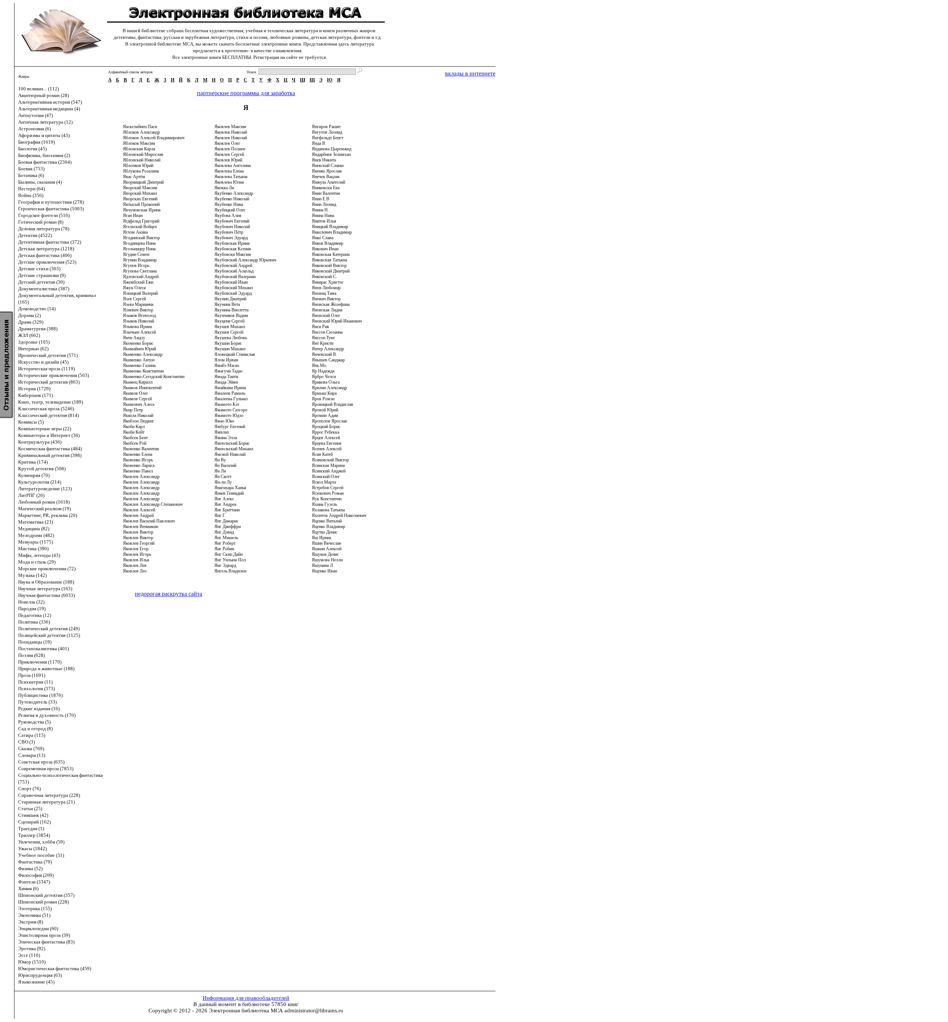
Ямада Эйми (226, 382)
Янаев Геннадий (229, 493)
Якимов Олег (135, 393)
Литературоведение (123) (45, 488)
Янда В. (319, 143)
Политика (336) (34, 622)
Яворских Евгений (140, 198)
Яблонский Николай (141, 160)
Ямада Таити (226, 376)
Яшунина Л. (323, 565)
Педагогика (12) (34, 615)
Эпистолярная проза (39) (44, 935)
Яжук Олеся (134, 287)
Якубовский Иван (231, 282)
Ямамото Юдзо (228, 415)
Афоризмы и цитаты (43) (44, 135)
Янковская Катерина (331, 254)
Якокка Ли (224, 187)
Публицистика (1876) (40, 695)
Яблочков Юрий (138, 165)
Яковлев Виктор (138, 532)
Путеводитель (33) (37, 702)
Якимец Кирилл (138, 382)
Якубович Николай (232, 226)
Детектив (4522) (35, 235)
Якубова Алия (227, 215)
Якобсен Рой (134, 443)
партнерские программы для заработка (246, 93)
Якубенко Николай (231, 198)
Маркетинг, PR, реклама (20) (47, 515)
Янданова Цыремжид (331, 148)
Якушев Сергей (228, 332)
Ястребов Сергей (327, 487)
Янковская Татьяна (329, 260)
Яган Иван (133, 215)
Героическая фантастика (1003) (51, 208)
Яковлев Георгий (138, 543)
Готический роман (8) (40, 222)
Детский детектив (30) (41, 282)
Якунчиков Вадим (231, 315)
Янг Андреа (225, 504)
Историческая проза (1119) (46, 368)
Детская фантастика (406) (44, 255)
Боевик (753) (31, 168)
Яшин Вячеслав (326, 543)
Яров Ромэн (323, 398)
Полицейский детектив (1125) (49, 635)
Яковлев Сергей (229, 154)
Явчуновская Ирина (141, 210)
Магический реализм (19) (44, 508)
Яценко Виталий (327, 521)
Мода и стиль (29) (37, 562)
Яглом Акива (135, 232)
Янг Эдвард (225, 565)
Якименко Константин (143, 371)
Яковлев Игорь (137, 554)
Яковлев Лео (135, 571)
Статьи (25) (30, 808)
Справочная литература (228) (49, 795)
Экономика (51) (34, 915)
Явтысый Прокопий (141, 204)
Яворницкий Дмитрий (143, 182)
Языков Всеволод (139, 315)
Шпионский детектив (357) (46, 895)
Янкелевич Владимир (332, 232)
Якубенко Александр (233, 193)
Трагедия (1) (31, 828)
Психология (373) (36, 688)
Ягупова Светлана (140, 271)
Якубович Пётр (228, 232)
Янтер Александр (328, 348)
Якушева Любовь (230, 337)
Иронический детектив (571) (48, 355)
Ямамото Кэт (226, 404)
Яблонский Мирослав (143, 154)
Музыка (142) (32, 575)
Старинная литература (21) (46, 802)
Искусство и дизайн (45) (43, 362)
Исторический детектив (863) (49, 382)
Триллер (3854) (34, 835)
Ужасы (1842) (32, 848)
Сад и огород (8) (35, 728)
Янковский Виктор (329, 265)
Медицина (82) (33, 528)
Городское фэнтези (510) (44, 215)
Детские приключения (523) (47, 262)
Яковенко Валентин (141, 448)
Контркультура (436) (39, 442)
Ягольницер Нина (139, 248)
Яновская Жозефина (331, 304)
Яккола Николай (138, 415)
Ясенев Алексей (326, 448)
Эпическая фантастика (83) (46, 942)
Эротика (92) (31, 948)
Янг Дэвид (224, 532)
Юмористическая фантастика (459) (54, 968)
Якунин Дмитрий (230, 298)
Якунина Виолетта (231, 310)
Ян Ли (220, 471)
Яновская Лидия (327, 310)
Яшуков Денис (325, 554)
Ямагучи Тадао (228, 371)
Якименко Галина (139, 365)
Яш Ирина (321, 537)
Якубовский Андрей (233, 265)
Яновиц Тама (324, 293)
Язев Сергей (134, 298)
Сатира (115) (31, 735)
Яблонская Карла (139, 148)
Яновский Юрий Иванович (337, 321)
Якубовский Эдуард (233, 293)
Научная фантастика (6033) (46, 595)
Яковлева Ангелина (232, 165)
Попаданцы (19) (34, 642)
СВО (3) (26, 742)
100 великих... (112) (38, 88)
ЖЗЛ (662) (29, 335)
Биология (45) (32, 148)
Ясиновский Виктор (330, 459)
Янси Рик (320, 326)
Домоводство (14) (37, 308)
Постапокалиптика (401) (43, 648)
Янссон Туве (323, 337)
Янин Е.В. (321, 198)
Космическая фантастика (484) (50, 448)
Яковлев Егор (135, 548)
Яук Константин (326, 498)
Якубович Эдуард (231, 237)
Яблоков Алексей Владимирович (153, 137)
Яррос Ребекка (325, 432)
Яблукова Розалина (141, 171)
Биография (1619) (36, 142)
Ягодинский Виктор (141, 237)
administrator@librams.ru (313, 1010)
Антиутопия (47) (35, 115)
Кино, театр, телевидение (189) (50, 402)
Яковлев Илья (136, 559)
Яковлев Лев (135, 565)
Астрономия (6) (34, 128)
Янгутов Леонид (327, 132)
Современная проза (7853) (45, 768)
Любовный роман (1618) (44, 502)
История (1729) (34, 388)
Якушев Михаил (229, 326)
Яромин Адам (325, 415)
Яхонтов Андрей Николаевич (339, 515)
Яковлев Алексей (139, 509)
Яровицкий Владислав (332, 404)
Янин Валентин (326, 193)
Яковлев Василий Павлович (149, 521)
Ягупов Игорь (136, 265)
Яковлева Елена (229, 171)
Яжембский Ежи (138, 282)
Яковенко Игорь (138, 459)
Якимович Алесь (138, 404)
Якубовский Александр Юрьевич (245, 260)
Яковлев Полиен (229, 148)
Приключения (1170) (39, 662)
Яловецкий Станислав (234, 354)
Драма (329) (30, 322)
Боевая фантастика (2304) (44, 162)
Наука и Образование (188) (46, 582)
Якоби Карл (134, 426)
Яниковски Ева (326, 187)
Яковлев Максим (230, 126)
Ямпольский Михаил (233, 448)
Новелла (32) (31, 602)
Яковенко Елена (137, 454)
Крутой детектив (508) (42, 468)
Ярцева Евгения (326, 443)
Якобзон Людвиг (138, 421)
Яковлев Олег (227, 143)
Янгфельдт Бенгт (327, 137)
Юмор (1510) (32, 962)
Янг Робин (224, 548)
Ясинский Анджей (329, 471)
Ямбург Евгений (229, 426)
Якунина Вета (227, 304)
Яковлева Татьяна (230, 176)
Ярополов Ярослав (329, 421)
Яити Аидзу (134, 337)
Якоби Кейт (133, 432)
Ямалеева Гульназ (231, 398)
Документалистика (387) (43, 288)
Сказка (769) (31, 748)
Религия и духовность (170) (47, 715)
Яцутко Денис (324, 532)
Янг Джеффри (227, 526)
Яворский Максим (140, 187)
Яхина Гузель (324, 504)
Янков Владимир (327, 243)
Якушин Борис (228, 343)
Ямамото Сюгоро (230, 410)
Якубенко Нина (228, 204)
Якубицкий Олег (230, 210)
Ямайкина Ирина (230, 387)
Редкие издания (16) (39, 708)
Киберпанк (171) (35, 395)
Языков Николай (138, 321)
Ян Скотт (222, 476)
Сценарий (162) (34, 822)
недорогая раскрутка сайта (168, 594)
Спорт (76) (29, 788)
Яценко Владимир (328, 526)
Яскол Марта (324, 482)
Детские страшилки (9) (42, 275)
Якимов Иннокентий (142, 387)
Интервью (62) (33, 348)
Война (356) (30, 195)
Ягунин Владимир (140, 260)
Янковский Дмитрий (331, 271)
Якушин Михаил (230, 348)
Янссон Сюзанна (327, 332)
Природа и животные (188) (46, 668)
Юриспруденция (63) (40, 975)
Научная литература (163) (45, 588)
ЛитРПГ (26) (31, 495)
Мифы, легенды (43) (39, 555)
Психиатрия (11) (35, 682)
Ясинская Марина (328, 465)
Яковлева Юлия (229, 182)
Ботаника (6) (31, 175)
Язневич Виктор (138, 310)
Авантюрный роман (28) (43, 95)
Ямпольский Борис (232, 443)
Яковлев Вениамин (140, 526)
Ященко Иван (324, 571)
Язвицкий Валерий (140, 293)
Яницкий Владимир (330, 226)
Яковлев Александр (141, 476)
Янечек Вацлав (326, 176)
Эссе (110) (29, 955)
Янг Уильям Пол (230, 559)
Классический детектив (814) (48, 415)
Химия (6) (28, 888)
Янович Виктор (326, 298)
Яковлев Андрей (138, 515)
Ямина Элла (225, 437)
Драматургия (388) (37, 328)
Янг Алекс (224, 498)
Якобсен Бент (135, 437)
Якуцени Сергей (229, 321)
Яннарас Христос (328, 282)
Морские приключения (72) (47, 568)
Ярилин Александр (329, 387)
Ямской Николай (230, 454)
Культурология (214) (39, 482)
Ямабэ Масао (226, 365)
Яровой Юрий (325, 410)
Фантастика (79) (35, 862)
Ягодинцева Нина (139, 243)
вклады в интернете (470, 73)
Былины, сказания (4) (40, 182)
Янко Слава (322, 237)
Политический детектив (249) (49, 628)
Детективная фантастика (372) (49, 242)
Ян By (220, 459)
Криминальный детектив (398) (49, 455)
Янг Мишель (226, 537)
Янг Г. (220, 515)
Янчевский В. (324, 354)
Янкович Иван (325, 248)
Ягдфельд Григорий (141, 221)
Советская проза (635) (41, 762)
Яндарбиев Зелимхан (331, 154)
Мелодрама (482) (36, 535)
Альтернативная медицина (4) (49, 108)
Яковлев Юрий (228, 160)
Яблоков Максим (139, 143)
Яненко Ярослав (327, 171)
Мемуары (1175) (35, 542)
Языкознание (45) (36, 982)
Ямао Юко (224, 421)
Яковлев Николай (230, 132)
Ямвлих (221, 432)
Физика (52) (30, 868)
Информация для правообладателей (246, 998)
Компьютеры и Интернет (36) (49, 435)
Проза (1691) (31, 675)
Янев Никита (324, 160)
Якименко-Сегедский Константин (153, 376)
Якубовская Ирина (232, 243)
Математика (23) (35, 522)
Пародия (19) (32, 608)
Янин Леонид (324, 204)
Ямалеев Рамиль (229, 393)
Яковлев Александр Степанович (153, 504)
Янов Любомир (326, 287)
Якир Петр (133, 410)
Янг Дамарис (226, 521)
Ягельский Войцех (140, 226)
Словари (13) (31, 755)
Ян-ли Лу (223, 482)
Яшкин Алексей (326, 548)
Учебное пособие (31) (41, 855)
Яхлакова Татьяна (328, 509)
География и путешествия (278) (51, 202)
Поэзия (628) (31, 655)
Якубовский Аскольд (234, 271)
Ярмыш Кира (324, 393)
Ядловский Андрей (140, 276)
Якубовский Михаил (233, 287)
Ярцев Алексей (326, 437)
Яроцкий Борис (326, 426)
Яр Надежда (323, 371)
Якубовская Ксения (232, 248)
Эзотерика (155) (35, 908)
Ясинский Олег (326, 476)
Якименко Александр (143, 354)
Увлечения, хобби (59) (41, 842)
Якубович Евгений (231, 221)
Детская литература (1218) (46, 248)
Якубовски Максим (232, 254)
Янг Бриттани (227, 509)
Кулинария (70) (34, 475)
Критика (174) (33, 462)
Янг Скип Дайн (228, 554)
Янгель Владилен (230, 571)
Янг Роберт (225, 543)
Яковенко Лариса (138, 465)
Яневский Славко (328, 165)
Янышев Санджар (328, 360)
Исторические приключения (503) (53, 375)
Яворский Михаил (140, 193)
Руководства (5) (34, 722)
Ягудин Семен (136, 254)
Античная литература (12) (45, 122)
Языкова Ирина (137, 326)
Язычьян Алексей (139, 332)
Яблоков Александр (141, 132)
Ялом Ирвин (226, 360)
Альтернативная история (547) (50, 102)
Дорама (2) (29, 315)
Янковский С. (324, 276)
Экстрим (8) (30, 922)
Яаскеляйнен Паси (140, 126)
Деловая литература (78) (43, 228)
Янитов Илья (324, 221)
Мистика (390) (33, 548)
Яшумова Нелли (327, 559)
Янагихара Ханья (230, 487)
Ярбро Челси (324, 376)
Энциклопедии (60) (38, 928)
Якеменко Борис (138, 343)
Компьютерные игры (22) (44, 428)
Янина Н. (320, 210)
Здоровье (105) (34, 342)
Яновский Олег (326, 315)
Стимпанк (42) (33, 815)
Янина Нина (323, 215)
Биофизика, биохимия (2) (44, 155)
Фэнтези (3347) (34, 882)
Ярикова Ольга (326, 382)
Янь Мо (319, 365)
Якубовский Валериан (235, 276)
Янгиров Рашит (326, 126)
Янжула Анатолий (328, 182)
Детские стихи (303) (39, 268)
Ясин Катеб (322, 454)
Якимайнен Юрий (139, 348)
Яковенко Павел (138, 471)
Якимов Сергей (137, 398)
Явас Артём (134, 176)
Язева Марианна (138, 304)
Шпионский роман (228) (43, 902)
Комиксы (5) (31, 422)
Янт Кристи (322, 343)
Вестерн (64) (31, 188)
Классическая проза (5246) (46, 408)
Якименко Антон (138, 360)
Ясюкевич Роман (328, 493)
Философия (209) (36, 875)
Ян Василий (225, 465)
